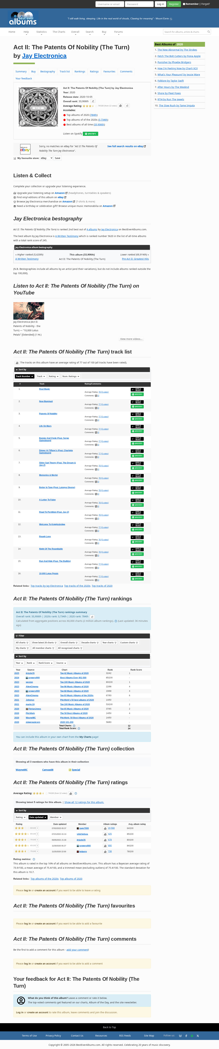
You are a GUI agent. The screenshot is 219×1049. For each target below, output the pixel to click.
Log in (19, 1012)
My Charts (85, 736)
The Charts (59, 31)
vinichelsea (82, 834)
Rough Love (45, 536)
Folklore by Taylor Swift (171, 80)
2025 (16, 673)
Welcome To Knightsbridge (52, 524)
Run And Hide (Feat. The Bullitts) (55, 561)
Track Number (23, 376)
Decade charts (88, 642)
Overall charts (67, 642)
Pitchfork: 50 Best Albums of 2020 (77, 718)
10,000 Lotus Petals (48, 573)
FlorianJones (34, 709)
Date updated (36, 817)
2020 (16, 709)
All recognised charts (69, 648)
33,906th (99, 124)
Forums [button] (118, 31)
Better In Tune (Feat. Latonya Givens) (57, 487)
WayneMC (31, 718)
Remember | (193, 3)
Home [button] (12, 31)
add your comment (77, 949)
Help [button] (26, 31)
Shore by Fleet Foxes (169, 93)
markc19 (30, 704)
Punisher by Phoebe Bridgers (174, 62)
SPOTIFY (92, 134)
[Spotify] (191, 1035)
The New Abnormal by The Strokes (177, 49)
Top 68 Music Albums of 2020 (74, 691)
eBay (60, 197)
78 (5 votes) (104, 392)
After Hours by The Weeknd (173, 87)
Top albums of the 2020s (45, 878)
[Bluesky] (179, 1035)
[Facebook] (185, 1035)
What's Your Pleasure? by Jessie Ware (179, 74)
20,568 (111, 828)
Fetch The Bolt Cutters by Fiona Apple (179, 56)
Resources (101, 1035)
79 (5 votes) (104, 466)
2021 (16, 700)
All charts (21, 642)
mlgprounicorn (33, 722)
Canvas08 (47, 769)
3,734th (103, 119)
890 (110, 845)
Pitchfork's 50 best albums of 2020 (77, 700)
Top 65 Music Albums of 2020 (74, 709)
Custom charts (128, 642)
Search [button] (90, 31)
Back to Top (109, 1027)
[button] (93, 101)
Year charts (108, 642)
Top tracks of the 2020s (77, 585)
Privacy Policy (53, 1035)
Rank (30, 662)
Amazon (60, 193)
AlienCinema (32, 686)
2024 (16, 678)
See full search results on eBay (125, 146)
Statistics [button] (41, 31)
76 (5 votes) (104, 540)
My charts (21, 648)
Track (40, 376)
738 (110, 851)
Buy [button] (104, 31)
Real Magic (44, 389)
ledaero (83, 851)
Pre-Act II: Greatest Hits (135, 258)
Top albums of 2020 (71, 878)
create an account (45, 890)
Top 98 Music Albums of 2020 (74, 686)
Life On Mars (45, 426)
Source (60, 662)
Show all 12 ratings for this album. (84, 802)
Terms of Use (29, 1035)
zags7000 (84, 828)
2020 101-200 (66, 722)
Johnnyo (30, 700)
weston (29, 682)
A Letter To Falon (47, 500)
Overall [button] (75, 31)
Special (76, 769)
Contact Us (77, 1035)
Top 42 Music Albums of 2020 (74, 673)
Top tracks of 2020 (102, 585)
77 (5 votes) (104, 404)
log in (27, 890)
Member (54, 817)
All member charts (42, 648)
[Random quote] (171, 18)
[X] (196, 1035)
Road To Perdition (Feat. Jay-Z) (54, 512)
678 (110, 840)
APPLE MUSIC (138, 389)
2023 (16, 682)
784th (93, 115)
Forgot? (205, 3)
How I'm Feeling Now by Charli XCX (178, 68)
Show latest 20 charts (43, 642)
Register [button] (174, 4)
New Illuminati (46, 401)
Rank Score (44, 662)
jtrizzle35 (30, 673)
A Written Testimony (66, 236)
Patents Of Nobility (48, 414)
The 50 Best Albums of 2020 (74, 713)
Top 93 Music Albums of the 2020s (76, 695)
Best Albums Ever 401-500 (73, 678)
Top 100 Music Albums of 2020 (75, 682)
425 (110, 834)
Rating (52, 376)
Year (18, 662)
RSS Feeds (125, 1035)
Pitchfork (30, 713)
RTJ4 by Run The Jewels (171, 99)
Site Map (149, 1035)
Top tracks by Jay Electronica (47, 585)
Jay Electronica (44, 55)
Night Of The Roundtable (51, 549)
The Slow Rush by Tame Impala (177, 105)
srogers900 (34, 678)
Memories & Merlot (48, 475)
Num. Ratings (69, 376)
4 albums (92, 229)
